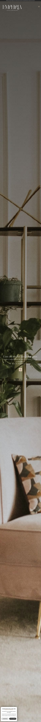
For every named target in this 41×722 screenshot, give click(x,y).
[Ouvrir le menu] (39, 6)
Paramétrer (5, 718)
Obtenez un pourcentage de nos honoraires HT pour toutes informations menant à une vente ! (20, 0)
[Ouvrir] (20, 369)
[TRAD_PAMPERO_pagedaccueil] (12, 10)
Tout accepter (12, 718)
